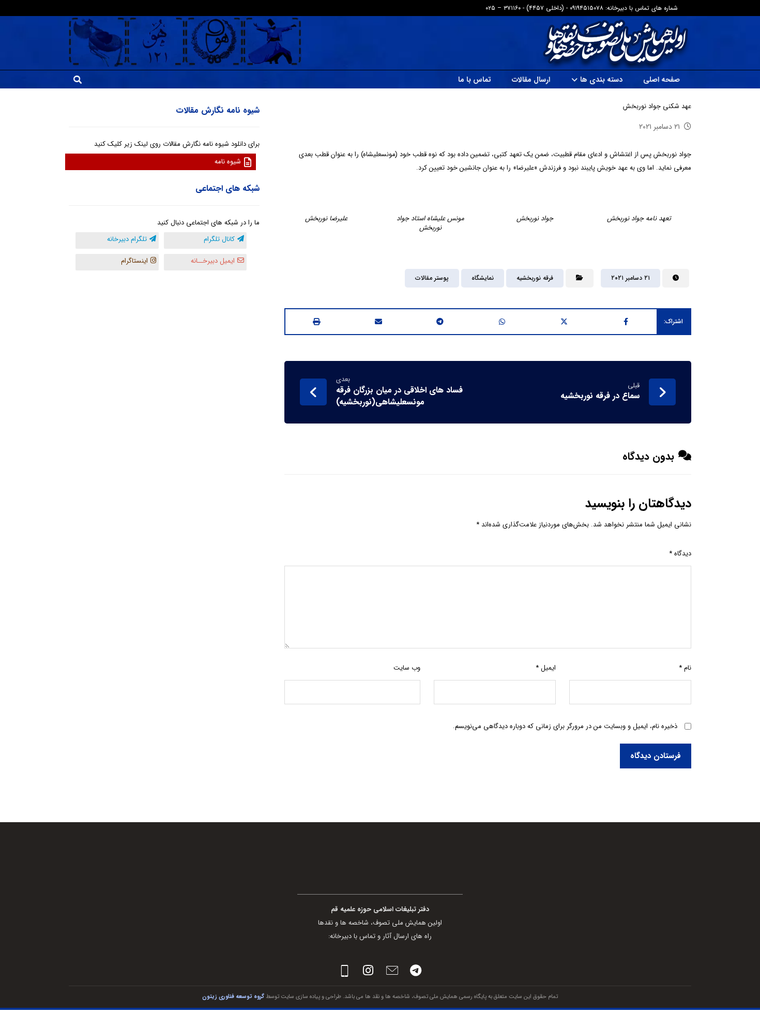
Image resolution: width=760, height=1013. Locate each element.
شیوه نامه (228, 161)
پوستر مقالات (432, 278)
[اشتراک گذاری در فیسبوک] (626, 321)
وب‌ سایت (406, 667)
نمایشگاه (483, 278)
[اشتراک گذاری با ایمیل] (378, 321)
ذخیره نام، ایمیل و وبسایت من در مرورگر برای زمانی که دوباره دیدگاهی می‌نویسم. (565, 726)
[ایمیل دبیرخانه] (392, 970)
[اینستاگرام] (368, 970)
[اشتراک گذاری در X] (564, 321)
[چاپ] (316, 321)
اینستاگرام (134, 260)
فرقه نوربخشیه (534, 278)
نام (685, 667)
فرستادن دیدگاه (655, 756)
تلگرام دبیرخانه (127, 239)
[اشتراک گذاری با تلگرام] (440, 321)
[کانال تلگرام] (416, 970)
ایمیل (546, 667)
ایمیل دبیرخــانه (213, 260)
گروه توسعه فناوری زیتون (233, 996)
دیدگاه (680, 553)
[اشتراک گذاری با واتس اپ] (502, 321)
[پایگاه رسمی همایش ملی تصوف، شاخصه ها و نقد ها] (615, 43)
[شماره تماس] (344, 970)
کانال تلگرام (219, 239)
